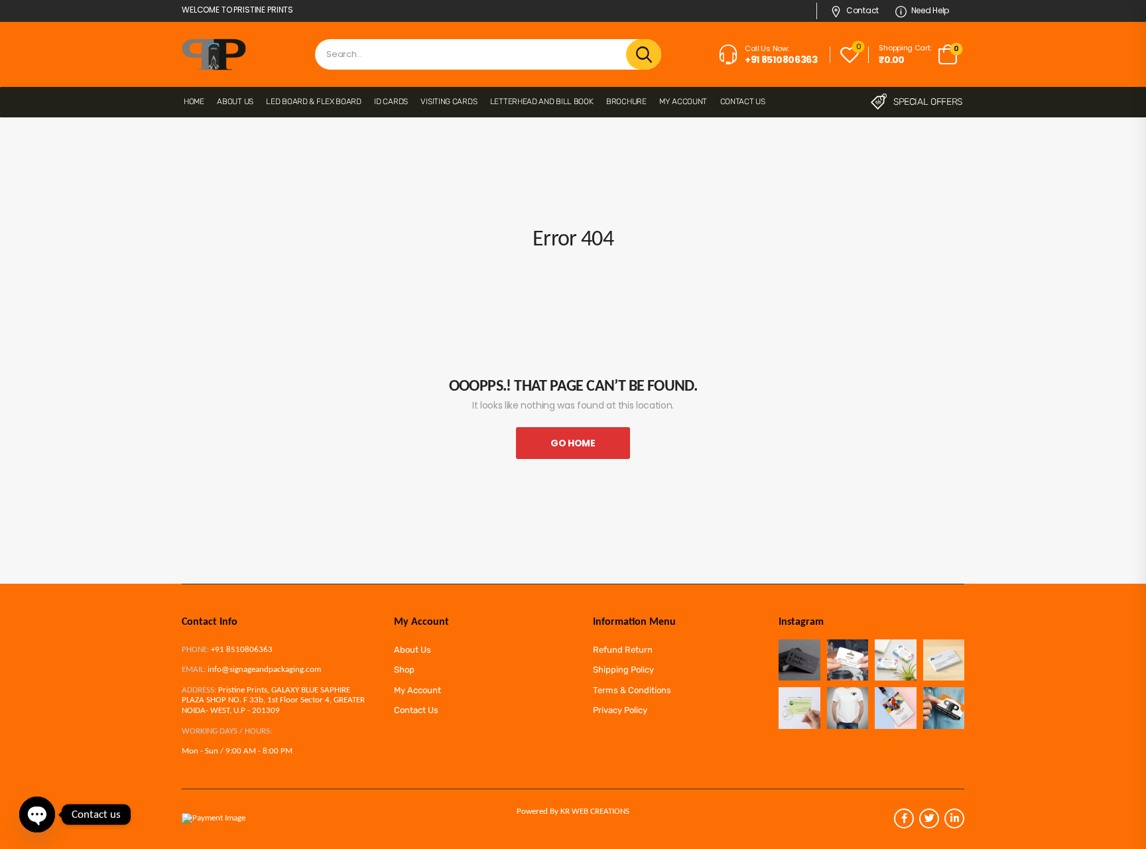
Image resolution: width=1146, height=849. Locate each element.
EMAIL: (194, 669)
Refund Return (623, 650)
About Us (235, 101)
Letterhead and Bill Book (542, 101)
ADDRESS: (199, 690)
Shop (404, 670)
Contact (862, 10)
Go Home (573, 443)
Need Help (930, 10)
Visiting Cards (448, 101)
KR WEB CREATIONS (594, 811)
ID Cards (391, 101)
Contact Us (742, 101)
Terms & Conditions (632, 690)
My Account (683, 101)
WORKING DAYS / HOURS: (227, 731)
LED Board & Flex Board (313, 101)
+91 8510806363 (242, 649)
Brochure (626, 101)
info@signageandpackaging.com (264, 669)
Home (194, 101)
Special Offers (927, 101)
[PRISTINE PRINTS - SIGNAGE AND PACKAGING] (214, 54)
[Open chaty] (37, 814)
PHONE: (195, 649)
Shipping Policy (623, 670)
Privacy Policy (620, 710)
